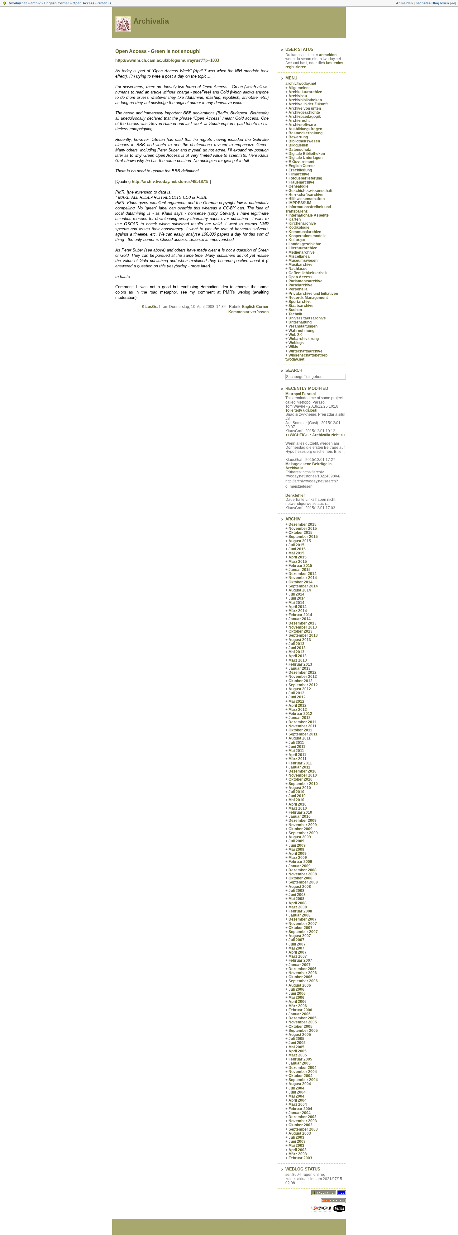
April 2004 (298, 1100)
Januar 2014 (300, 619)
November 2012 (303, 676)
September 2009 (303, 833)
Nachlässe (298, 268)
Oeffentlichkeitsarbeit (308, 273)
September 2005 (303, 1030)
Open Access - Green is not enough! (158, 51)
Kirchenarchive (302, 223)
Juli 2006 (296, 989)
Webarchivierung (304, 339)
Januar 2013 (300, 668)
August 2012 (300, 689)
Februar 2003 (300, 1158)
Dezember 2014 (303, 574)
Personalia (298, 289)
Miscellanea (299, 256)
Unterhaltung (300, 322)
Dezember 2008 (303, 870)
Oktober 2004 (300, 1076)
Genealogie (298, 186)
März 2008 (298, 907)
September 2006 (303, 981)
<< (453, 3)
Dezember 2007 (303, 919)
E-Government (301, 162)
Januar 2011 (299, 767)
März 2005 (298, 1055)
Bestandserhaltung (305, 133)
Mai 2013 (296, 652)
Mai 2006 (296, 997)
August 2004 (300, 1084)
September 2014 (303, 586)
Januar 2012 (300, 718)
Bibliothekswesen (304, 141)
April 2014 (298, 607)
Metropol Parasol (300, 394)
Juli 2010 (296, 792)
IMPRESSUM (300, 203)
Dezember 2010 (303, 771)
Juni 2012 (297, 697)
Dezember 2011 (302, 722)
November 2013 (303, 627)
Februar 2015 (300, 565)
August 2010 (300, 788)
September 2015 (303, 536)
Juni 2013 (297, 648)
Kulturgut (297, 240)
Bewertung (298, 137)
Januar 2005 (300, 1063)
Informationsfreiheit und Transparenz (308, 209)
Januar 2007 (300, 965)
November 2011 (303, 726)
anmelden (327, 55)
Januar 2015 (300, 569)
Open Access (300, 277)
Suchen (295, 310)
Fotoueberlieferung (305, 178)
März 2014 (298, 611)
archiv (36, 3)
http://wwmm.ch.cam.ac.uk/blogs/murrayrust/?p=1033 (167, 60)
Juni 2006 (297, 993)
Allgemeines (300, 88)
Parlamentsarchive (305, 281)
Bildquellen (298, 145)
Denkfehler (295, 495)
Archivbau (298, 96)
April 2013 (298, 656)
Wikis (293, 347)
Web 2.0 (296, 335)
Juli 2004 (296, 1088)
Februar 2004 (300, 1109)
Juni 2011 (297, 746)
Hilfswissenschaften (307, 199)
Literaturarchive (303, 248)
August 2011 (300, 738)
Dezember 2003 (303, 1117)
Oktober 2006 (300, 977)
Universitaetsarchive (307, 318)
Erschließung (300, 170)
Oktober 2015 (300, 532)
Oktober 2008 (300, 878)
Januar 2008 (300, 915)
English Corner (56, 3)
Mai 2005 (296, 1047)
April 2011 (297, 755)
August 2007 (300, 936)
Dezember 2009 (303, 820)
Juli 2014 (296, 594)
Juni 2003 (297, 1141)
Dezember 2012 (303, 672)
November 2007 (303, 923)
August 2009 (300, 837)
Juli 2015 (296, 545)
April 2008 (298, 903)
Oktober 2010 (300, 779)
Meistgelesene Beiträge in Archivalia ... (308, 466)
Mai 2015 (296, 553)
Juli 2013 (296, 644)
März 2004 (298, 1104)
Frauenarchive (301, 182)
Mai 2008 (296, 899)
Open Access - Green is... (93, 3)
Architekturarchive (305, 92)
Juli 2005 (296, 1038)
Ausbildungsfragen (305, 129)
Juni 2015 (297, 549)
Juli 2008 (296, 890)
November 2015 (303, 528)
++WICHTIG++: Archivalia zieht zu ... (315, 437)
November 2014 (303, 578)
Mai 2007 (296, 948)
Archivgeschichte (304, 112)
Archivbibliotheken (305, 100)
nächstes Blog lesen (432, 3)
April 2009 (298, 853)
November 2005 (303, 1022)
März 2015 (298, 561)
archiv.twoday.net (300, 83)
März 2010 (298, 808)
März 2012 (298, 709)
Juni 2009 (297, 845)
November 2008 (303, 874)
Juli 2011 (296, 742)
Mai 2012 (296, 701)
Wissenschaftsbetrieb (308, 355)
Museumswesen (303, 260)
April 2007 (298, 952)
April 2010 (298, 804)
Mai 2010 (296, 800)
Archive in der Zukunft (308, 104)
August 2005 (300, 1034)
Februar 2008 (300, 911)
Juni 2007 (297, 944)
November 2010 (303, 775)
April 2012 (298, 705)
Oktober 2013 (300, 631)
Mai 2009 (296, 849)
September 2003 (303, 1129)
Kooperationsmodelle (308, 236)
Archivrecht (299, 120)
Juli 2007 (296, 940)
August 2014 (300, 590)
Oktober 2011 (300, 730)
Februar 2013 (300, 664)
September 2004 (303, 1080)
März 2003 (298, 1154)
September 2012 (303, 685)
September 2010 (303, 784)
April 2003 (298, 1150)
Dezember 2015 (303, 524)
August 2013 (300, 640)
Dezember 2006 (303, 969)
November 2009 (303, 825)
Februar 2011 (300, 763)
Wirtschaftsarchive (305, 351)
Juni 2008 (297, 895)
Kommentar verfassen (248, 312)
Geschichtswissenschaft (310, 191)
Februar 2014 (300, 615)
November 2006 (303, 973)
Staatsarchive (301, 306)
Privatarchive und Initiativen (313, 293)
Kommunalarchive (305, 232)
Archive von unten (305, 108)
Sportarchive (300, 301)
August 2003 (300, 1133)
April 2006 (298, 1001)
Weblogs (296, 343)
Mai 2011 (296, 751)
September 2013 (303, 635)
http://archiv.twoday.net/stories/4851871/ (170, 181)
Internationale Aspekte (309, 215)
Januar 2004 (300, 1113)
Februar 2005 (300, 1059)
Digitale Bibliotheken (307, 153)
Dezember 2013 (303, 623)
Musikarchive (300, 264)
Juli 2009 (296, 841)
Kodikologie (299, 227)
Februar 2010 (300, 812)
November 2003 (303, 1121)
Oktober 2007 (300, 928)
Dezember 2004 (303, 1067)
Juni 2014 (297, 598)
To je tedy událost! (301, 410)
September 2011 (303, 734)
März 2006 (298, 1006)
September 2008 (303, 882)
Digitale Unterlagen (305, 158)
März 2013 (298, 660)
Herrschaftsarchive (306, 195)
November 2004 (303, 1072)
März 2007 (298, 956)
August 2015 (300, 541)
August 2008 (300, 886)
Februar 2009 (300, 861)
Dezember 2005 (303, 1018)
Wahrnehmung (301, 330)
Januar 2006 (300, 1014)
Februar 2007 (300, 960)
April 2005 (298, 1051)
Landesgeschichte (305, 244)
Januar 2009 (300, 866)
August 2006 (300, 985)
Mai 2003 (296, 1145)
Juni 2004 (297, 1092)
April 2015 (298, 557)
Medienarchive (302, 252)
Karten (295, 219)
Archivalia (151, 21)
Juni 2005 (297, 1043)
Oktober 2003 (300, 1125)
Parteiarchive (300, 285)
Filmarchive (299, 174)
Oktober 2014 (300, 582)
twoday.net (18, 3)
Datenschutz (300, 149)
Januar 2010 (300, 816)
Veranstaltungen (303, 326)
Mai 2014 (296, 603)
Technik (295, 314)
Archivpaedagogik (305, 116)
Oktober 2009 (300, 829)
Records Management (308, 297)
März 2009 (298, 857)
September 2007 (303, 932)
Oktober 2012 (300, 681)
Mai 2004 (296, 1096)
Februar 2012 (300, 713)
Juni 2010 (297, 796)
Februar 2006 (300, 1010)
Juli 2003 (296, 1137)
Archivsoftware (302, 124)
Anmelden (404, 3)
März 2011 (298, 759)
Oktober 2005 (300, 1026)
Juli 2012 (296, 693)
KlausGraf (151, 306)
